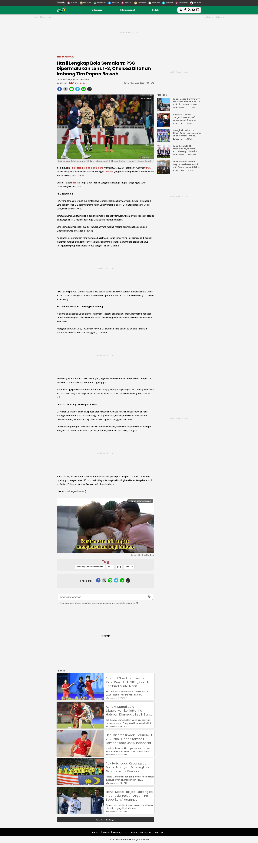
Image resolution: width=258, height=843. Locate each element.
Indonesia (97, 10)
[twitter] (66, 90)
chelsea (129, 566)
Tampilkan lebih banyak (105, 820)
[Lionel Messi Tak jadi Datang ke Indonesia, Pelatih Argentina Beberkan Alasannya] (80, 812)
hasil (73, 182)
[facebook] (60, 90)
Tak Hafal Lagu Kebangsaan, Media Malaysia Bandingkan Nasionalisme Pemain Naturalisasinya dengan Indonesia (127, 767)
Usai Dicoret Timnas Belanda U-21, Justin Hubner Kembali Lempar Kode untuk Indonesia (129, 739)
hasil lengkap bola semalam (90, 566)
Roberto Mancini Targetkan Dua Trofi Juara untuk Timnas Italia (184, 117)
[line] (72, 90)
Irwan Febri (62, 83)
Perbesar (147, 98)
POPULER (162, 95)
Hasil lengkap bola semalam (87, 167)
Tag (105, 561)
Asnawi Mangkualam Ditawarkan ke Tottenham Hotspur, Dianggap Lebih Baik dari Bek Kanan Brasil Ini (128, 710)
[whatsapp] (83, 90)
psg (119, 566)
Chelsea (109, 171)
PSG (148, 167)
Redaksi (96, 832)
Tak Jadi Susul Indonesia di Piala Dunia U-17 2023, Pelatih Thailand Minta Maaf (127, 682)
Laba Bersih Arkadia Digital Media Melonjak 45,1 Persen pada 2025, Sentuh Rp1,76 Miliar (185, 164)
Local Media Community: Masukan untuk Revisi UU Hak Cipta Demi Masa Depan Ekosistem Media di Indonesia (186, 102)
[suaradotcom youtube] (193, 10)
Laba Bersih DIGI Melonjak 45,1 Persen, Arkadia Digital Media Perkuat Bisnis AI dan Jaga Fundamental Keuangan (185, 149)
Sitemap (159, 832)
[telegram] (77, 90)
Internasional (127, 10)
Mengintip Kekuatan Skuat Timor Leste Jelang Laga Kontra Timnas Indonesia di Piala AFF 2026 (187, 133)
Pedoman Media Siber (140, 832)
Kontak (106, 832)
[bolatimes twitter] (189, 10)
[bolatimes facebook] (185, 10)
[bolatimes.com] (61, 11)
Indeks (155, 10)
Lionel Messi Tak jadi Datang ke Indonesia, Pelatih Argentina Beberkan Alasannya (129, 795)
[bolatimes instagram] (198, 10)
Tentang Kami (119, 832)
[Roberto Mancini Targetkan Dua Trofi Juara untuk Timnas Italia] (163, 125)
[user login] (181, 11)
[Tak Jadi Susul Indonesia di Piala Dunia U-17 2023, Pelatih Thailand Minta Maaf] (80, 699)
